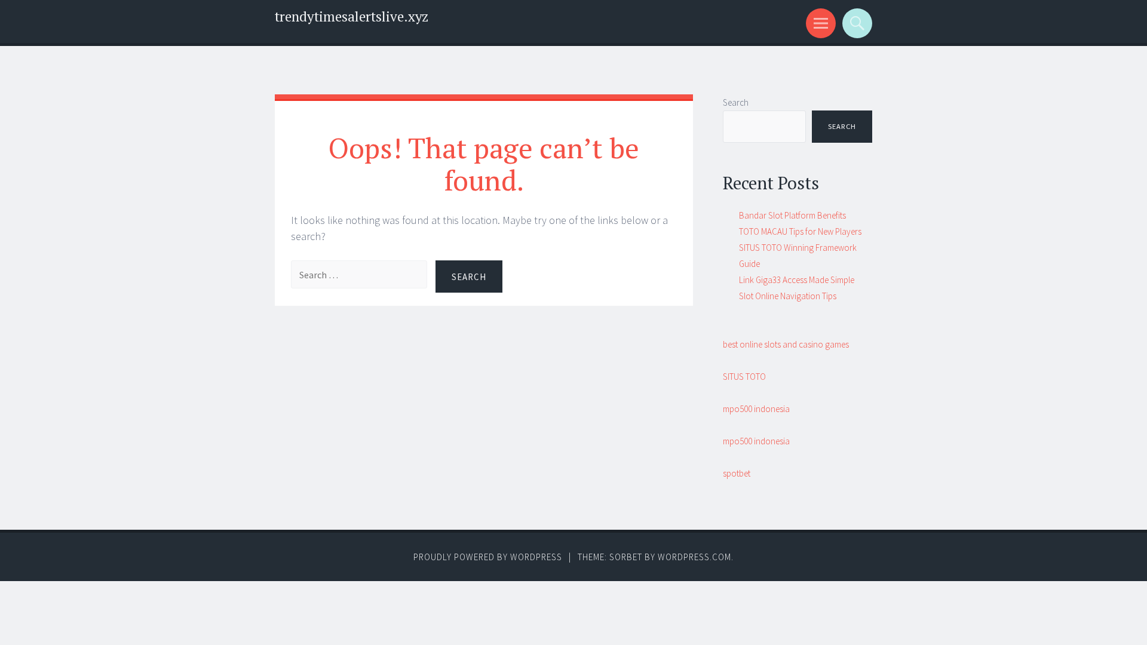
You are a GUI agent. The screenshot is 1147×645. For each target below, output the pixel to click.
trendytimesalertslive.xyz (351, 16)
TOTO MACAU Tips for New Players (800, 231)
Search (736, 102)
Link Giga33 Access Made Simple (796, 279)
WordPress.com (694, 557)
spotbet (736, 473)
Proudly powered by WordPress (487, 557)
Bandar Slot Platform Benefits (792, 215)
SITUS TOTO (744, 376)
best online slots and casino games (786, 344)
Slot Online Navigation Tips (787, 296)
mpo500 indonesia (756, 408)
